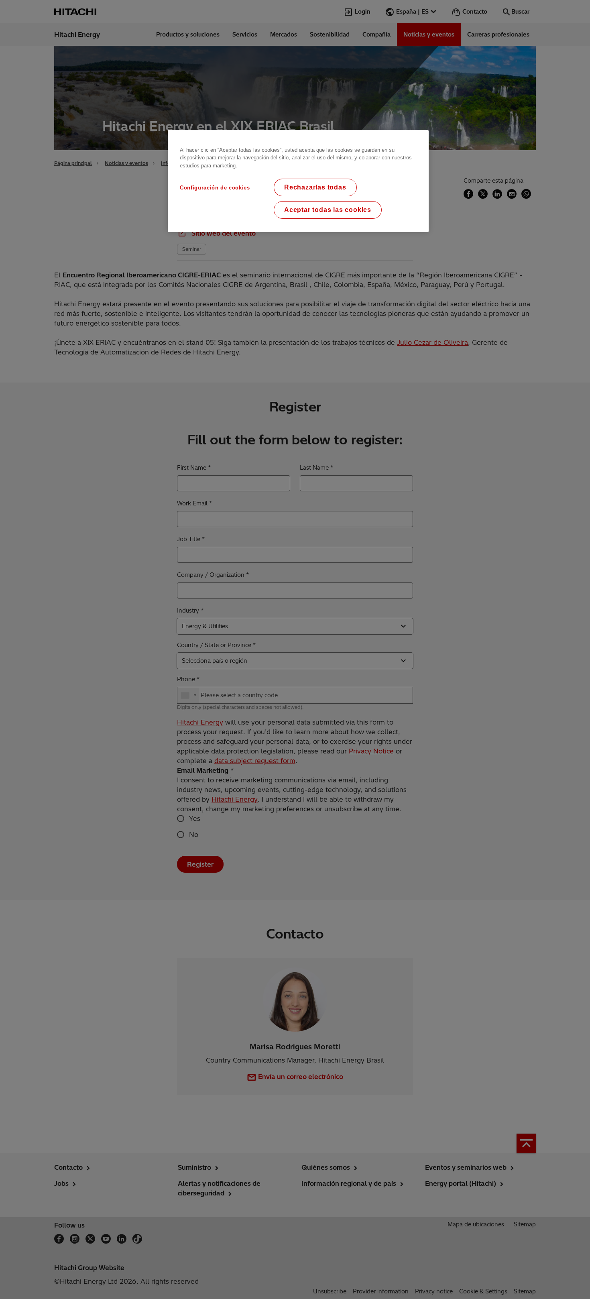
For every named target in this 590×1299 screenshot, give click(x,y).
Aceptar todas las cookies (327, 209)
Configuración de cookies (215, 188)
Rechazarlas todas (315, 187)
